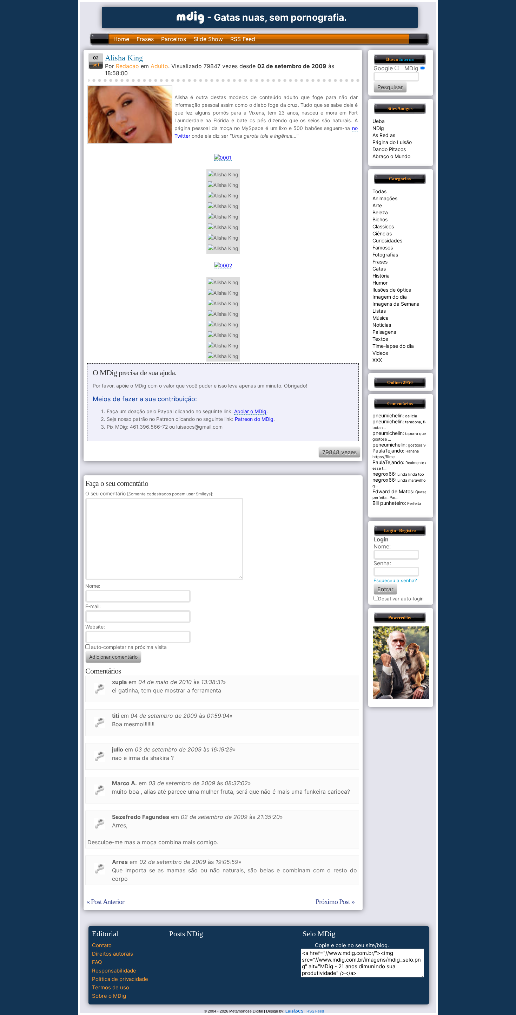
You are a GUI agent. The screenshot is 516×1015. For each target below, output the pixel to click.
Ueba (378, 121)
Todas (379, 191)
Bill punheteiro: (389, 503)
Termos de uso (110, 987)
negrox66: (384, 474)
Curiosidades (387, 240)
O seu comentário (148, 493)
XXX (377, 360)
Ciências (382, 233)
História (381, 276)
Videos (380, 353)
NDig (378, 128)
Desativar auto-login (401, 598)
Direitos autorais (112, 953)
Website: (95, 627)
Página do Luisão (392, 142)
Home (121, 39)
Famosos (382, 248)
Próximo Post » (335, 901)
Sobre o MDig (109, 996)
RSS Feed (242, 39)
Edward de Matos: (393, 491)
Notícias (381, 325)
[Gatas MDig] (191, 17)
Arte (377, 205)
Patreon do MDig (254, 419)
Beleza (380, 212)
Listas (379, 311)
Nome (92, 586)
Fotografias (385, 255)
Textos (380, 339)
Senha (381, 563)
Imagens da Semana (395, 304)
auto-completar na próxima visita (129, 647)
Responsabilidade (114, 970)
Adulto (159, 66)
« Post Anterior (105, 901)
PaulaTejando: (388, 451)
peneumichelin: (389, 445)
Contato (102, 945)
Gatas (379, 269)
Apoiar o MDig (250, 411)
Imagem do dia (389, 297)
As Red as (383, 135)
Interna (406, 59)
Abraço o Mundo (391, 156)
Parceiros (173, 39)
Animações (384, 198)
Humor (380, 283)
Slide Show (208, 39)
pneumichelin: (388, 415)
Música (380, 318)
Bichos (380, 219)
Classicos (383, 226)
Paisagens (384, 332)
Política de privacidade (120, 979)
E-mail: (93, 606)
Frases (145, 39)
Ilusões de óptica (391, 290)
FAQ (97, 962)
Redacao (127, 66)
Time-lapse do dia (393, 346)
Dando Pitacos (389, 149)
